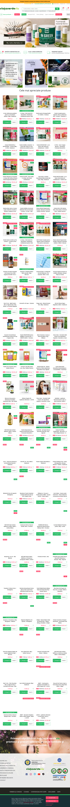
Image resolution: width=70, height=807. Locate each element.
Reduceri (17, 14)
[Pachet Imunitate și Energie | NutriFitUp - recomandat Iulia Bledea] (60, 610)
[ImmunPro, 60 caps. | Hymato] (26, 293)
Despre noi (62, 3)
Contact (68, 3)
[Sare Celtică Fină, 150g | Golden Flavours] (26, 642)
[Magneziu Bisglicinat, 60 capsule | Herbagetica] (26, 610)
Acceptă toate (52, 797)
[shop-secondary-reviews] (11, 73)
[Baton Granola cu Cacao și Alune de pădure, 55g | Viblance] (43, 325)
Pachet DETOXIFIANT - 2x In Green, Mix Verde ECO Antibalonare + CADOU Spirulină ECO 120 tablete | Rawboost (43, 148)
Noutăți (24, 14)
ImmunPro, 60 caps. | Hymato (26, 303)
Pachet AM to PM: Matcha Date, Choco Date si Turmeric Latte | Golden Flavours (60, 210)
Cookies (26, 792)
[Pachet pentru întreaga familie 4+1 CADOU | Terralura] (43, 103)
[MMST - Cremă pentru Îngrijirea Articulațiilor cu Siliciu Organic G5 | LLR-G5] (43, 673)
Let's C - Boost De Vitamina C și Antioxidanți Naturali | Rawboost (10, 463)
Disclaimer (51, 792)
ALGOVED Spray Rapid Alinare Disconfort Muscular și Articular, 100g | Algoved (60, 558)
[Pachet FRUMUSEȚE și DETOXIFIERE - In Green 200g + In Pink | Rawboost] (10, 135)
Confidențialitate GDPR (38, 792)
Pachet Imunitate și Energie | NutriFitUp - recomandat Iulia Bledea (60, 621)
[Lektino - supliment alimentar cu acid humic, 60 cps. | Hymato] (43, 705)
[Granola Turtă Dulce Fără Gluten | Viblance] (43, 642)
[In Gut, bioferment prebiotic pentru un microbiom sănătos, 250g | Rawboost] (10, 103)
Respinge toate (52, 801)
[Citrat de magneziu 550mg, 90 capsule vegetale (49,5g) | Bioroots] (10, 642)
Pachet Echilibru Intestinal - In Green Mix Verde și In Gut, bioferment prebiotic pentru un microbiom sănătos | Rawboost (27, 148)
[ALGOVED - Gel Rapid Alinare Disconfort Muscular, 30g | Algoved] (43, 420)
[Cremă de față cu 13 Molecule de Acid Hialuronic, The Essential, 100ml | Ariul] (43, 262)
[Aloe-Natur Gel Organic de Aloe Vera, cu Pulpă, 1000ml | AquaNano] (60, 578)
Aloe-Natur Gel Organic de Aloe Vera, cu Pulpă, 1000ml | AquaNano (60, 590)
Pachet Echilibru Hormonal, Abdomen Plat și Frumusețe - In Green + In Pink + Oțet (27, 210)
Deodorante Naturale (29, 11)
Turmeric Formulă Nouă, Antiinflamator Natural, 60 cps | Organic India (10, 336)
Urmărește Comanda (6, 768)
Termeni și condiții (16, 792)
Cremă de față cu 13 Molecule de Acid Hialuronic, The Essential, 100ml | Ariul (43, 273)
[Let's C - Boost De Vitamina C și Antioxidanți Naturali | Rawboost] (10, 452)
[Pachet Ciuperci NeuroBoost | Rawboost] (43, 452)
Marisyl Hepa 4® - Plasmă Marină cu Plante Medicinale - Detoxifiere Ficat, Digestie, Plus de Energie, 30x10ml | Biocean (43, 369)
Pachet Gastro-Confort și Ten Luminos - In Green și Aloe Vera (10, 241)
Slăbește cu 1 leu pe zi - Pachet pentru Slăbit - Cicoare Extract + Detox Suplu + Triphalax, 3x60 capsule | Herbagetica (43, 496)
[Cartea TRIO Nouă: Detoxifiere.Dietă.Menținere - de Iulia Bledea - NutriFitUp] (60, 357)
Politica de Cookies (28, 802)
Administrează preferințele (49, 804)
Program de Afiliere (6, 773)
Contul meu (56, 3)
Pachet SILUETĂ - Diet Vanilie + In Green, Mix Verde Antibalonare (26, 178)
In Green (37, 11)
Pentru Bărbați (40, 14)
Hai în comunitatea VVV (7, 770)
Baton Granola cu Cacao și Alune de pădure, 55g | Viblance (43, 336)
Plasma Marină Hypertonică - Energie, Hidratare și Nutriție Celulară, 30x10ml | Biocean (43, 210)
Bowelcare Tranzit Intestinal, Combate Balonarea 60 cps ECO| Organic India (26, 495)
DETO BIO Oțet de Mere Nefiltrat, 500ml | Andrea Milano (10, 431)
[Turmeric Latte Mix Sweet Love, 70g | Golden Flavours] (26, 357)
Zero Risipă (58, 14)
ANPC (58, 792)
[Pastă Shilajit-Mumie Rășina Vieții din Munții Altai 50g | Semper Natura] (43, 578)
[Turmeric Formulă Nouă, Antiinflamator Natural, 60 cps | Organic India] (10, 325)
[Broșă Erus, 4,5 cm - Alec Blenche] (10, 547)
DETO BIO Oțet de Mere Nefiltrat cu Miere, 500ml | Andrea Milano (10, 526)
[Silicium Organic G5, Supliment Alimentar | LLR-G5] (26, 388)
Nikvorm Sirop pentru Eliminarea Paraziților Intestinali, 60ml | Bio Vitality (10, 400)
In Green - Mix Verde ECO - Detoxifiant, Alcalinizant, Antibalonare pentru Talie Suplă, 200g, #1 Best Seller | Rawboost (26, 116)
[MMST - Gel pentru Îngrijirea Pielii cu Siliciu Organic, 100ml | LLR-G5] (26, 705)
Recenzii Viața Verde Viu (7, 765)
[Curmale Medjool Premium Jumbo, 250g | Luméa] (60, 515)
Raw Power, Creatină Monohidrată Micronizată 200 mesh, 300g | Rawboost (43, 178)
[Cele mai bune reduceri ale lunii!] (59, 65)
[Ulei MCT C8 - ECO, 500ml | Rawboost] (26, 452)
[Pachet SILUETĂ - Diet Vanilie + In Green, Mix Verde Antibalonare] (26, 167)
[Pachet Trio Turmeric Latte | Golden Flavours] (10, 357)
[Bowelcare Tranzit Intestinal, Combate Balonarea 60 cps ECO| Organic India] (26, 483)
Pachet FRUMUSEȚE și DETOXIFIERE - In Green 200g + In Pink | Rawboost (10, 146)
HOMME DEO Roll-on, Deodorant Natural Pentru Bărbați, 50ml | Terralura (43, 526)
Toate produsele (7, 14)
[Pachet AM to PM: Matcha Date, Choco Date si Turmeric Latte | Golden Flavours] (60, 198)
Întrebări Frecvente (6, 778)
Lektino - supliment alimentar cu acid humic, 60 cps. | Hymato (43, 716)
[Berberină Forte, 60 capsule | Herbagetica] (10, 483)
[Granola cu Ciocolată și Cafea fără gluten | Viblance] (10, 610)
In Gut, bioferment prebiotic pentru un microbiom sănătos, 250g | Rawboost (10, 115)
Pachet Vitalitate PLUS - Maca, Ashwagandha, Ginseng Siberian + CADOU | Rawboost (60, 463)
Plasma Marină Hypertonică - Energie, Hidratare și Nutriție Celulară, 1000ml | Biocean (60, 241)
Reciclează (3, 775)
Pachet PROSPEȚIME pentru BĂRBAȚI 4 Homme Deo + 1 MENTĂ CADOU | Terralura (26, 336)
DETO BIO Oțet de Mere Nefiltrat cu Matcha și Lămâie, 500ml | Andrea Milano (60, 653)
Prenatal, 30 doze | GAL (43, 556)
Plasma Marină (51, 11)
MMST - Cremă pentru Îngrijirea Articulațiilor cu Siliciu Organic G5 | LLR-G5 (43, 685)
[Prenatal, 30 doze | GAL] (43, 547)
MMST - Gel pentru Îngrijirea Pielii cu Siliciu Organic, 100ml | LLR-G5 (27, 716)
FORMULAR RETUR (5, 763)
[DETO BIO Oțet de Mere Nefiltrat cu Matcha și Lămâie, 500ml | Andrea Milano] (60, 642)
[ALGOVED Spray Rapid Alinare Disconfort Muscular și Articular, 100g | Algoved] (60, 547)
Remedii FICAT (31, 14)
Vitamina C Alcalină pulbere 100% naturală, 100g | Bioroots (26, 273)
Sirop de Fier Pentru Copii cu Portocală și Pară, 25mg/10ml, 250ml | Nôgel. (60, 685)
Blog (68, 14)
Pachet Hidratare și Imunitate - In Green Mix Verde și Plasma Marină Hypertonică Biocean (10, 178)
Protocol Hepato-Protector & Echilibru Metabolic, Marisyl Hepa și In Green (60, 273)
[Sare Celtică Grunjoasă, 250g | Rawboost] (26, 673)
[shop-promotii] (36, 73)
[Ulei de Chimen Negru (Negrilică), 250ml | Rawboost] (60, 293)
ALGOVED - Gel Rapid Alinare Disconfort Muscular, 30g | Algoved (43, 431)
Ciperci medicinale (49, 14)
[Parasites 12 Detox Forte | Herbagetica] (10, 578)
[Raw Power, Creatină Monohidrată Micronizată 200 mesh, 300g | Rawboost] (43, 167)
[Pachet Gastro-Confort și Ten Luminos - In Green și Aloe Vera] (10, 230)
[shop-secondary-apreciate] (59, 81)
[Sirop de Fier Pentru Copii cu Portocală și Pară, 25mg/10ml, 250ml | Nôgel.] (60, 673)
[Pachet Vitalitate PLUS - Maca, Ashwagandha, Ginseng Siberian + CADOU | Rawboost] (60, 452)
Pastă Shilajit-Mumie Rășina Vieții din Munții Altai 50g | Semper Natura (43, 590)
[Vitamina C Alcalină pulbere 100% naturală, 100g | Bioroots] (26, 262)
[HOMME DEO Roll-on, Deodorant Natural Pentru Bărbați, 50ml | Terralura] (43, 515)
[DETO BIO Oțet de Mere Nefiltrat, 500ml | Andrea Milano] (10, 420)
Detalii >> (14, 122)
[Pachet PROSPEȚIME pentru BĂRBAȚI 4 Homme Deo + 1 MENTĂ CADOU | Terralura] (26, 325)
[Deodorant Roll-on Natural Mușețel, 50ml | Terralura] (10, 705)
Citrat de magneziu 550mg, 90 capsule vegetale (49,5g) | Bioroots (10, 653)
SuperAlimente (42, 11)
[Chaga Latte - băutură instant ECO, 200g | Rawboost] (43, 293)
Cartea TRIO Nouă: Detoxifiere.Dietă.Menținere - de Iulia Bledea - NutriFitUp (60, 368)
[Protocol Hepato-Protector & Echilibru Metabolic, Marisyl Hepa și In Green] (60, 262)
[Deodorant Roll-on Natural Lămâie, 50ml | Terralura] (26, 515)
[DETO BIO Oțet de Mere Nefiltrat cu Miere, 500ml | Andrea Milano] (10, 515)
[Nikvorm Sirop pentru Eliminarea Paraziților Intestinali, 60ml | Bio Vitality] (10, 388)
